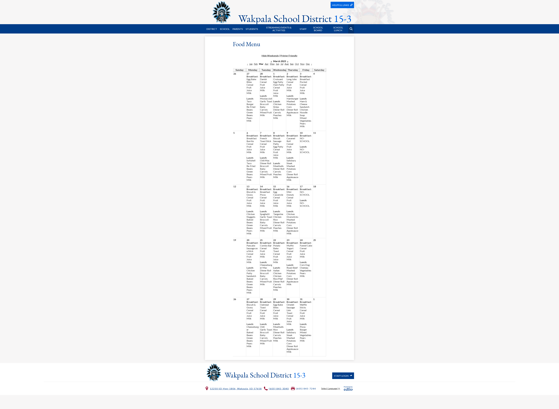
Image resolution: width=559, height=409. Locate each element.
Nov (302, 63)
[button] (212, 29)
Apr (267, 63)
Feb (256, 63)
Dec (308, 63)
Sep (292, 63)
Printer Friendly (288, 55)
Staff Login (341, 375)
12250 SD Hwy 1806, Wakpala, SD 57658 (236, 388)
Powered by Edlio (348, 388)
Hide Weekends (270, 55)
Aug (287, 63)
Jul (282, 63)
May (272, 63)
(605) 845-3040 (279, 388)
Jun (277, 63)
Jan (251, 63)
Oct (297, 63)
